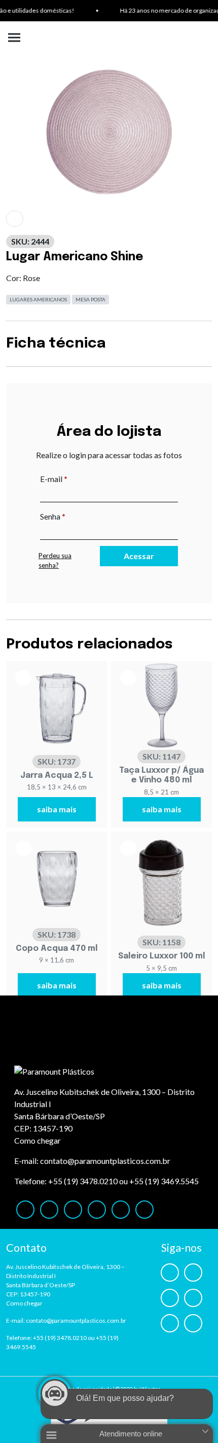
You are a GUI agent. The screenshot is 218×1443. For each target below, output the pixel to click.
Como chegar (37, 1140)
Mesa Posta (90, 299)
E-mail (75, 478)
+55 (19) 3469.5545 (164, 1181)
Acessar (139, 556)
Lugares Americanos (38, 299)
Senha (73, 516)
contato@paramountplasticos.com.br (105, 1160)
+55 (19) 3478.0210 (83, 1181)
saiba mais (57, 809)
